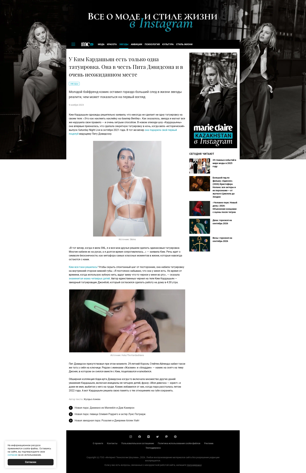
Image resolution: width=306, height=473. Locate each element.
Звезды (123, 44)
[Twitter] (157, 436)
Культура (168, 44)
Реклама (208, 443)
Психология (152, 44)
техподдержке (194, 465)
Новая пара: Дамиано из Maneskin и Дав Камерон (104, 407)
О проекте (98, 443)
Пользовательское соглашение (137, 443)
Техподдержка (153, 448)
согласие (12, 454)
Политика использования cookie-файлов (179, 443)
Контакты (112, 443)
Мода (101, 44)
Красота (112, 44)
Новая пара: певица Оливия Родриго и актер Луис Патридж (110, 414)
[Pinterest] (175, 436)
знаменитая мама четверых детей (89, 278)
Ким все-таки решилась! (83, 267)
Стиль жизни (184, 44)
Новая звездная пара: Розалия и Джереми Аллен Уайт (107, 420)
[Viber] (166, 436)
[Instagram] (130, 436)
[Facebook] (139, 436)
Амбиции (136, 44)
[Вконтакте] (148, 436)
